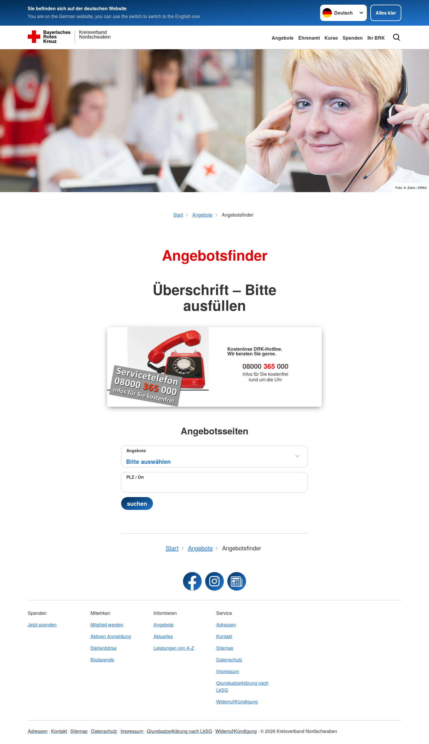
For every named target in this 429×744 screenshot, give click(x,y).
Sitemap (224, 648)
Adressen (226, 624)
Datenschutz (229, 659)
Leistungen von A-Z (174, 648)
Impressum (227, 671)
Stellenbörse (103, 648)
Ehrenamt (309, 37)
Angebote (283, 37)
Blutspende (102, 659)
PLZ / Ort (135, 477)
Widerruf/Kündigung (237, 701)
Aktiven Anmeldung (110, 636)
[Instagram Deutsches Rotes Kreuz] (214, 581)
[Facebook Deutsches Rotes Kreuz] (192, 581)
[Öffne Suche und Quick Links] (396, 37)
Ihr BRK (376, 37)
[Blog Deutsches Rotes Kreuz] (236, 581)
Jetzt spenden (42, 624)
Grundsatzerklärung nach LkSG (242, 686)
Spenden (353, 37)
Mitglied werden (106, 624)
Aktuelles (163, 636)
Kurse (331, 37)
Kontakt (224, 636)
